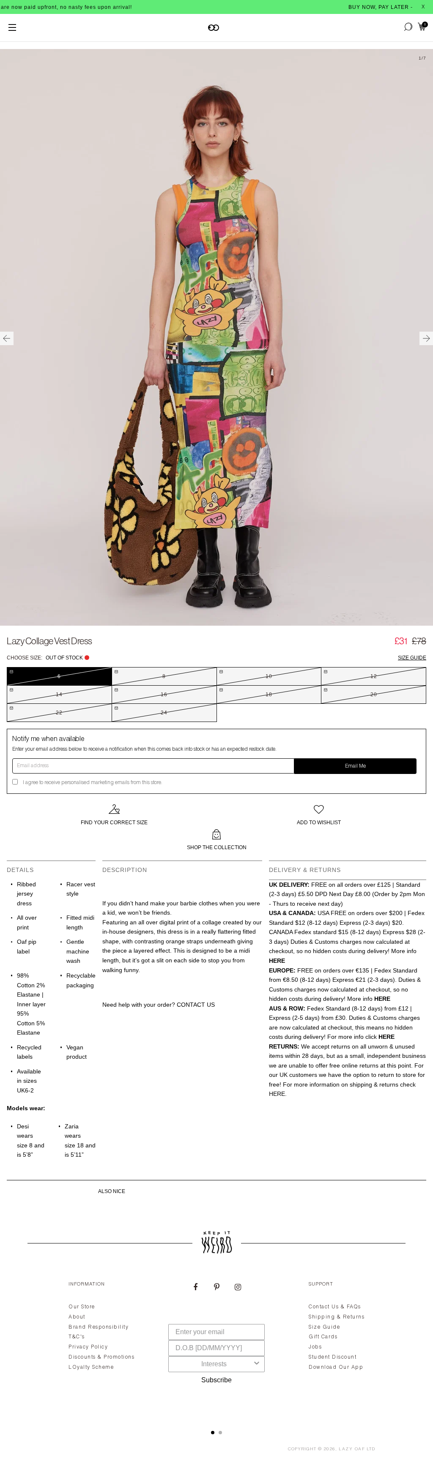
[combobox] (213, 1364)
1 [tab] (212, 1432)
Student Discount (332, 1357)
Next (426, 338)
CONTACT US (196, 1004)
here (277, 1093)
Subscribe (216, 1380)
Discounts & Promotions (101, 1357)
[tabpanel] (216, 1345)
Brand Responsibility (99, 1327)
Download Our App (336, 1367)
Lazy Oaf (352, 1449)
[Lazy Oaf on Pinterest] (216, 1288)
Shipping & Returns (336, 1317)
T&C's (77, 1337)
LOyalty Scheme (91, 1367)
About (77, 1317)
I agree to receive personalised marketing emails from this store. (92, 782)
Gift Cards (323, 1337)
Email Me (355, 766)
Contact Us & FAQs (335, 1307)
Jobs (315, 1347)
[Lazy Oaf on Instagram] (237, 1288)
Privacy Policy (88, 1347)
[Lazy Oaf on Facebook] (195, 1288)
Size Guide (412, 657)
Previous (7, 338)
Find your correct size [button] (114, 822)
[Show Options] (256, 1364)
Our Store (82, 1307)
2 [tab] (220, 1432)
